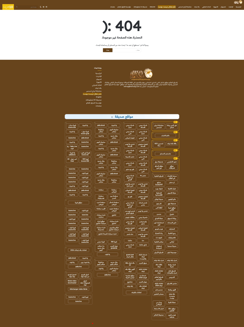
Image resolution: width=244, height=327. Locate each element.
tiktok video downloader (72, 282)
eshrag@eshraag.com (131, 86)
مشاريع (130, 282)
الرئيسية (238, 7)
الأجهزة (215, 7)
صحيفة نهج (172, 203)
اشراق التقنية (158, 176)
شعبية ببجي (143, 217)
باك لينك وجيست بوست (172, 296)
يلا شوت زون (85, 262)
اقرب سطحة (101, 209)
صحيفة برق (159, 162)
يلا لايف (107, 254)
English (152, 7)
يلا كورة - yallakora (72, 154)
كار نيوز (158, 203)
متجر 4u (143, 176)
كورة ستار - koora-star (72, 126)
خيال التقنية (172, 189)
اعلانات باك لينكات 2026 (78, 250)
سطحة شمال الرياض (114, 203)
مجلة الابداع (159, 218)
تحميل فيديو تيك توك (72, 275)
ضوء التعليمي (172, 162)
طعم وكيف (172, 237)
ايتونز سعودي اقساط (143, 145)
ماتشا (130, 240)
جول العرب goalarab (114, 247)
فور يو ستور (130, 169)
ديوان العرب (143, 282)
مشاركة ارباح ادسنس (159, 126)
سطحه (101, 190)
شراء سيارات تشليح (114, 222)
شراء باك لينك (172, 260)
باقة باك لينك (172, 143)
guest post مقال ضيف (130, 256)
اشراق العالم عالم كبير (159, 278)
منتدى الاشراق (172, 283)
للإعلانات (89, 323)
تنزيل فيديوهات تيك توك (85, 283)
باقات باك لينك (159, 266)
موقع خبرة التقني (172, 209)
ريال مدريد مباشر (114, 137)
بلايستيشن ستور (143, 223)
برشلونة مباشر (101, 130)
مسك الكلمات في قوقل (172, 177)
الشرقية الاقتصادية (158, 194)
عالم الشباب (165, 135)
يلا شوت (114, 125)
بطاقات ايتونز (130, 217)
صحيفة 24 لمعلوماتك (140, 7)
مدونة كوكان (159, 199)
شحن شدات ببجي (143, 204)
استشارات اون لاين (159, 224)
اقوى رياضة (172, 290)
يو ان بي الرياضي (159, 303)
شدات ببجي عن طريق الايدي (130, 178)
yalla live (107, 275)
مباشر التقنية (158, 242)
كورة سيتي (101, 242)
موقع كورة (78, 202)
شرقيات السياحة (159, 247)
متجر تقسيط (130, 157)
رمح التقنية (172, 233)
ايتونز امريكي (129, 138)
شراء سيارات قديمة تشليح (107, 234)
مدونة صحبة (171, 246)
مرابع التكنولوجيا (159, 183)
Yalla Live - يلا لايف (72, 147)
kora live (72, 169)
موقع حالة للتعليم (171, 310)
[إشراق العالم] (238, 2)
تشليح (114, 215)
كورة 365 (114, 242)
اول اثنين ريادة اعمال (172, 126)
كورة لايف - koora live (85, 229)
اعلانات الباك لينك (159, 272)
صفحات (112, 7)
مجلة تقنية (172, 302)
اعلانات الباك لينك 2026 (159, 284)
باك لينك (196, 7)
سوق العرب (143, 263)
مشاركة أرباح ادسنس (184, 7)
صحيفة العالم (159, 315)
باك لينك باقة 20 (130, 264)
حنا (143, 240)
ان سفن (172, 182)
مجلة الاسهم (172, 193)
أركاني (172, 242)
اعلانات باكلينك (136, 292)
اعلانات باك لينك (143, 287)
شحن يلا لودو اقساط (130, 145)
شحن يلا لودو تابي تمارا (130, 185)
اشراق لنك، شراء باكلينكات (172, 272)
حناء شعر (130, 234)
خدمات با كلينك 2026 (143, 276)
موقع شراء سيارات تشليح (101, 222)
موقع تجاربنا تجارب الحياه (130, 276)
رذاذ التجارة (159, 233)
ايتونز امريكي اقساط (129, 191)
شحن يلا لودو (143, 211)
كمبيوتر (223, 7)
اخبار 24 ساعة (159, 309)
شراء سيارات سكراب (101, 216)
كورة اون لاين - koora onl (85, 154)
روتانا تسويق (171, 218)
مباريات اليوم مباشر (114, 130)
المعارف (172, 229)
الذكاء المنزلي (206, 7)
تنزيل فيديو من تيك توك (85, 275)
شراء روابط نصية (172, 266)
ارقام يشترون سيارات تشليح (114, 228)
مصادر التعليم (159, 294)
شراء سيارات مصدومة (101, 228)
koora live (72, 138)
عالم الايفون (172, 199)
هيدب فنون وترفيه (172, 316)
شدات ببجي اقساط (143, 126)
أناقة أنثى (159, 208)
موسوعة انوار (172, 252)
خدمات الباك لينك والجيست (143, 257)
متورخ (172, 214)
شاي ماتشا (143, 245)
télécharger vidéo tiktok (78, 289)
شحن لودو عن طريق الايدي (130, 212)
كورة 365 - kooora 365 (85, 160)
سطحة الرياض (114, 191)
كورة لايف (85, 173)
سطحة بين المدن (114, 197)
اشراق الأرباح (159, 252)
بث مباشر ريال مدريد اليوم (101, 248)
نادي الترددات (171, 223)
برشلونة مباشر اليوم (101, 263)
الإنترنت (231, 7)
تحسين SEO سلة (159, 144)
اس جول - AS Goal (72, 160)
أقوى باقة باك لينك (130, 270)
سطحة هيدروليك (101, 197)
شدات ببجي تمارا (130, 126)
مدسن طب (159, 290)
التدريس (172, 277)
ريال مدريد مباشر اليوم (114, 263)
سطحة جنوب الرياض (114, 210)
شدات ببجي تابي (130, 132)
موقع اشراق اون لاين (159, 167)
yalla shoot (101, 125)
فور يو (130, 196)
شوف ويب (159, 189)
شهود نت (159, 237)
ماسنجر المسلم (165, 154)
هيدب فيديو (159, 229)
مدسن (159, 214)
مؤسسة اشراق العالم (124, 7)
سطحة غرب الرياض (101, 203)
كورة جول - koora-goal (85, 132)
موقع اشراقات (172, 167)
